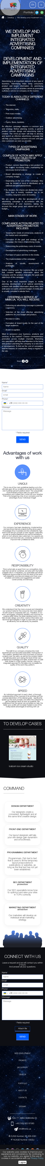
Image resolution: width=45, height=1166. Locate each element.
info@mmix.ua (25, 1129)
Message (6, 407)
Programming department (22, 853)
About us (22, 1091)
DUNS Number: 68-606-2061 (23, 1136)
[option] (21, 756)
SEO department (22, 883)
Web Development (22, 1053)
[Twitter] (26, 361)
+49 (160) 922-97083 (25, 1123)
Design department (22, 806)
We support (22, 1067)
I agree (22, 1162)
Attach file (22, 1029)
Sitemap (22, 1106)
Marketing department (22, 909)
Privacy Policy (37, 1158)
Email (4, 391)
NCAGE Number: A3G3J (23, 1140)
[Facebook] (23, 361)
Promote (22, 1060)
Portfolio (28, 12)
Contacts (22, 1098)
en (32, 5)
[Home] (10, 8)
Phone (5, 399)
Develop (22, 1075)
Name (5, 383)
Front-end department (22, 829)
